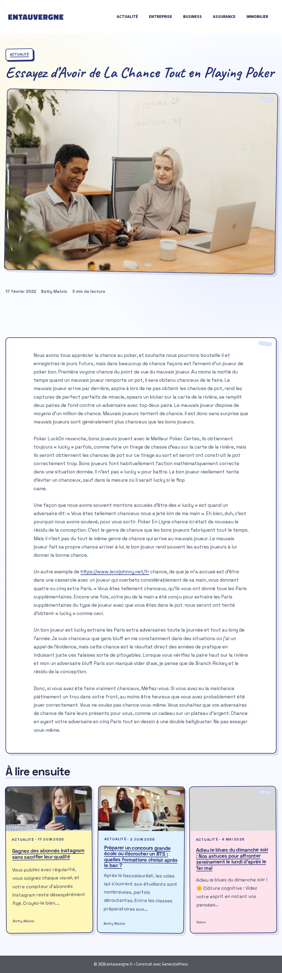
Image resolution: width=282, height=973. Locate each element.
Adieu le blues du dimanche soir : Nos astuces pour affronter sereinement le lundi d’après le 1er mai (232, 858)
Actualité (127, 16)
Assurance (224, 16)
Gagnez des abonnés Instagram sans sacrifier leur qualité (48, 853)
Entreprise (160, 16)
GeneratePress (175, 964)
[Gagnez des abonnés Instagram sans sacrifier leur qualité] (49, 808)
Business (192, 16)
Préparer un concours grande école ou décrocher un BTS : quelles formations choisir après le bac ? (141, 856)
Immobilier (257, 16)
